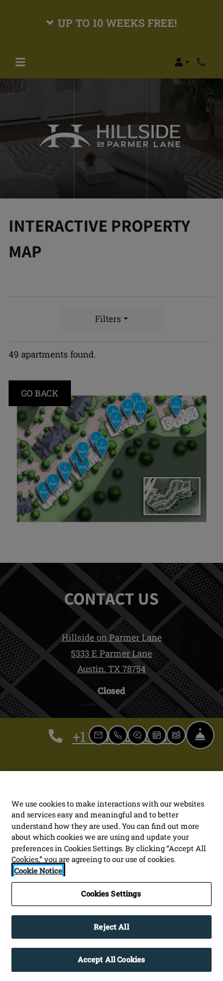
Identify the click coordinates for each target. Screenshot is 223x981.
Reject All (111, 927)
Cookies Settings (111, 893)
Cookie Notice (38, 870)
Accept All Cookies (111, 959)
